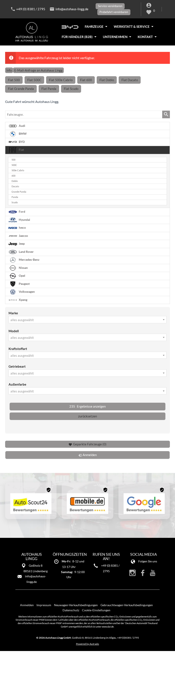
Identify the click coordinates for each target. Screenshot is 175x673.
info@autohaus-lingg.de (71, 9)
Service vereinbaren (110, 6)
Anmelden (27, 605)
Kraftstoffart (18, 349)
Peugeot (24, 283)
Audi (21, 125)
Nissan (23, 267)
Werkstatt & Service (132, 26)
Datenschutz (71, 610)
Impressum (43, 605)
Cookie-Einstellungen (96, 610)
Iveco (22, 227)
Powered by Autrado (87, 643)
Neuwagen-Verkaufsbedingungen (76, 605)
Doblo (15, 181)
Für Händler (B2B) (77, 37)
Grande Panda (19, 191)
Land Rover (26, 251)
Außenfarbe (17, 384)
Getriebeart (17, 366)
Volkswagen (26, 291)
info (9, 70)
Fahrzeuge (94, 26)
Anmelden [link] (90, 455)
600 (13, 175)
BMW (22, 133)
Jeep (21, 243)
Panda (15, 197)
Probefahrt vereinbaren (113, 12)
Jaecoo (23, 235)
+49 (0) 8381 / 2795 (30, 9)
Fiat (21, 149)
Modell (14, 331)
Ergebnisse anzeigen (87, 406)
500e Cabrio (18, 170)
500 (13, 159)
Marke (13, 313)
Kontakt (145, 37)
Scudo (15, 202)
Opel (21, 275)
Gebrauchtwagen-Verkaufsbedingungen (127, 605)
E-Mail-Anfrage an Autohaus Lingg (38, 70)
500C (14, 165)
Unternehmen (115, 37)
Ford (21, 211)
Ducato (15, 186)
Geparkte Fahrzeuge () (89, 444)
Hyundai (24, 219)
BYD (21, 141)
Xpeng (22, 299)
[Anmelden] (149, 6)
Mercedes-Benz (28, 259)
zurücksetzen (87, 416)
